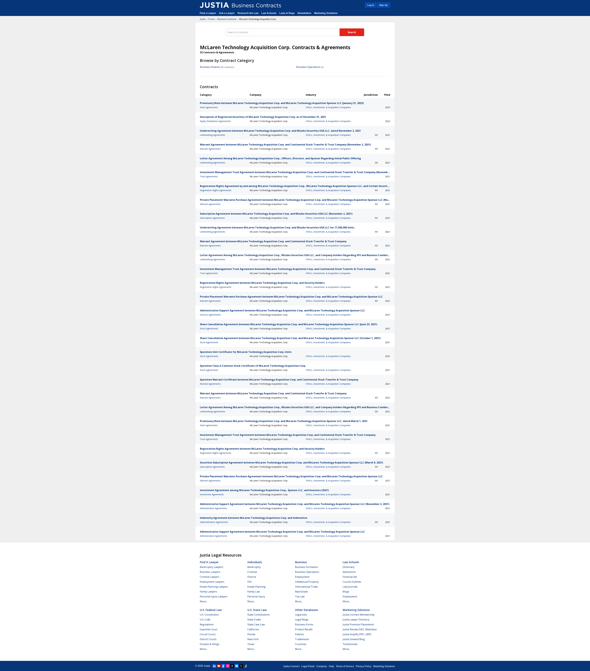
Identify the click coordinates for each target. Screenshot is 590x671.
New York (253, 639)
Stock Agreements (209, 328)
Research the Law (248, 13)
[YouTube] (219, 666)
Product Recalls (304, 629)
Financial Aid (350, 577)
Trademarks (302, 639)
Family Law (253, 591)
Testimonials (350, 644)
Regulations (207, 624)
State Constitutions (258, 614)
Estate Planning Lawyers (214, 586)
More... (203, 601)
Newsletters (304, 13)
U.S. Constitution (209, 614)
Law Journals (350, 586)
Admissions (349, 572)
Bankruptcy (254, 567)
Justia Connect (291, 666)
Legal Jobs (301, 614)
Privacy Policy (363, 666)
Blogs (346, 591)
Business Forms (304, 624)
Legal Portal (308, 666)
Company (321, 666)
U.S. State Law (257, 610)
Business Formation (306, 567)
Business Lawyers (210, 572)
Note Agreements (209, 107)
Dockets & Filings (209, 644)
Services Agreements (210, 314)
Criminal (252, 572)
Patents (299, 634)
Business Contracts (227, 19)
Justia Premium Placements (358, 624)
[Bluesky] (236, 666)
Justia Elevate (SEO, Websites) (360, 629)
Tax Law (300, 596)
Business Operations (308, 67)
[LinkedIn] (214, 666)
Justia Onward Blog (354, 639)
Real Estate (301, 591)
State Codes (254, 619)
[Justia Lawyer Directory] (245, 666)
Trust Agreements (209, 176)
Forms (211, 19)
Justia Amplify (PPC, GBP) (357, 634)
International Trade (306, 586)
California (253, 629)
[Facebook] (223, 666)
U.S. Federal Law (211, 610)
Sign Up (383, 5)
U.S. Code (205, 619)
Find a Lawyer (208, 13)
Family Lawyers (208, 591)
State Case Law (256, 624)
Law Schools (268, 13)
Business (301, 562)
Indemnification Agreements (214, 522)
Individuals (254, 562)
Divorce (251, 577)
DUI (249, 581)
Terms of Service (345, 666)
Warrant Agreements (210, 148)
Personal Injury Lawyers (214, 596)
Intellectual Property (307, 581)
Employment (302, 577)
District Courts (208, 639)
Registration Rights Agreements (215, 190)
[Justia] (214, 5)
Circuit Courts (208, 634)
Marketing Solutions (326, 13)
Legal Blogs (302, 619)
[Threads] (232, 666)
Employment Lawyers (212, 581)
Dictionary (348, 567)
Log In (370, 5)
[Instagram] (228, 666)
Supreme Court (208, 629)
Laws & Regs (287, 13)
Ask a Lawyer (227, 13)
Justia (202, 19)
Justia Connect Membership (359, 614)
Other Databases (306, 610)
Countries (300, 644)
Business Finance (210, 67)
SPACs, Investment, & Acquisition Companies (328, 107)
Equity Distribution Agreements (215, 121)
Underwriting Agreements (212, 134)
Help (331, 666)
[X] (241, 666)
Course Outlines (352, 581)
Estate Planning (256, 586)
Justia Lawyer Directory (356, 619)
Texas (250, 644)
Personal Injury (256, 596)
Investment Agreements (212, 494)
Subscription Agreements (212, 217)
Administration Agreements (213, 508)
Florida (251, 634)
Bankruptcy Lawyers (211, 567)
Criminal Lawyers (209, 577)
